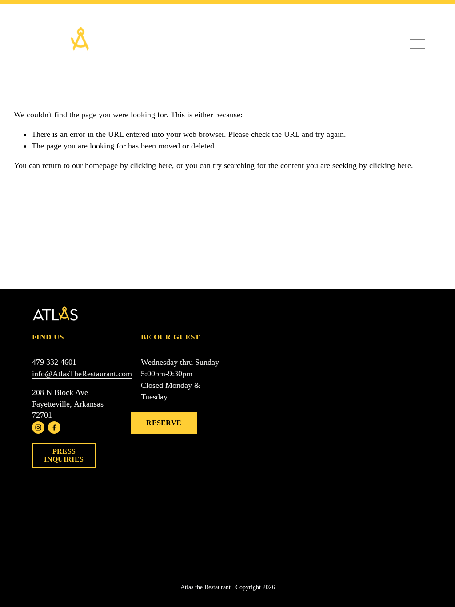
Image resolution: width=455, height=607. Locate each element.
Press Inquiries (64, 455)
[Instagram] (38, 427)
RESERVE (163, 423)
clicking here (151, 165)
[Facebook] (54, 427)
